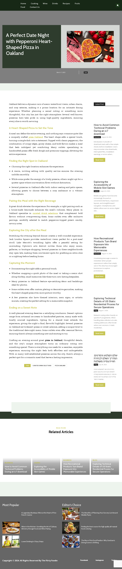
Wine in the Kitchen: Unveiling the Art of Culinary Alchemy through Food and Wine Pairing (39, 528)
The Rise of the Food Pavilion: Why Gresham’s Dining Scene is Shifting (98, 541)
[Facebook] (77, 560)
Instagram (100, 560)
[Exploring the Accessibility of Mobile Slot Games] (106, 172)
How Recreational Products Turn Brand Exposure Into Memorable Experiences (105, 244)
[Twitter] (108, 560)
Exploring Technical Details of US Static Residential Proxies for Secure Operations (106, 303)
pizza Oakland (60, 365)
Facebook (84, 560)
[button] (118, 5)
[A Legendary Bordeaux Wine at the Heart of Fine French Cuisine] (11, 514)
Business (97, 137)
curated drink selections (42, 365)
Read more (99, 160)
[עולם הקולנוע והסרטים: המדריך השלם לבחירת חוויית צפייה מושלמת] (106, 346)
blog (95, 310)
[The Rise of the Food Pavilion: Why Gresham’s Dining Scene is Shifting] (70, 542)
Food (85, 72)
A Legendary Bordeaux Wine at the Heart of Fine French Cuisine (38, 514)
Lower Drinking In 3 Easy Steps (32, 541)
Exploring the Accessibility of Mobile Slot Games (104, 184)
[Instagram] (92, 560)
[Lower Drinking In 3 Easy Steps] (11, 542)
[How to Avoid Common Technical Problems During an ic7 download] (106, 115)
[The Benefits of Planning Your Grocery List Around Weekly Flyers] (70, 514)
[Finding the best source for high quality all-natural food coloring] (70, 528)
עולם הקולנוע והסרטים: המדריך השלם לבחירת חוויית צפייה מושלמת (105, 358)
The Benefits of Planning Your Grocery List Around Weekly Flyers (99, 514)
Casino (96, 191)
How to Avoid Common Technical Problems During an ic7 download (106, 129)
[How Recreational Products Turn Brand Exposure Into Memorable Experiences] (106, 229)
